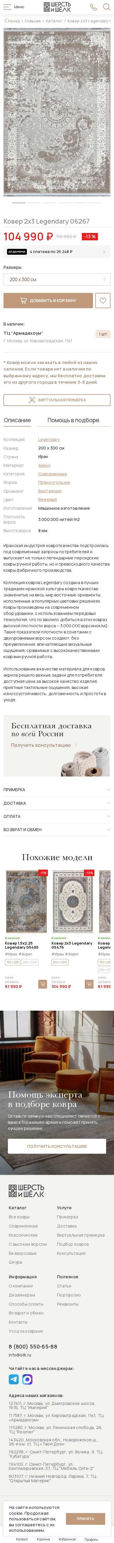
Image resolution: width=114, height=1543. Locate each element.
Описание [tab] (17, 420)
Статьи (64, 1286)
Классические (23, 1235)
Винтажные (50, 491)
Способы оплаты (26, 1304)
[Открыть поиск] (106, 7)
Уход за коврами (26, 1331)
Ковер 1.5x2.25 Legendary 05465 (22, 945)
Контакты (18, 1322)
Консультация (71, 1253)
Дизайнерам (22, 1295)
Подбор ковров (73, 1244)
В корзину (42, 984)
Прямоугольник (54, 482)
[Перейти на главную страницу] (57, 7)
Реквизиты (68, 1304)
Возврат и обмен (26, 1313)
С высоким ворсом (28, 1244)
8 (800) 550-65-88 (33, 1346)
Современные (52, 474)
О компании (21, 1286)
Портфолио (69, 1295)
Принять (85, 1518)
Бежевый (47, 499)
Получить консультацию (41, 745)
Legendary (49, 439)
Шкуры (15, 1262)
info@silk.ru (20, 1355)
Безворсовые (23, 1253)
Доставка (67, 1226)
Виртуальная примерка (62, 400)
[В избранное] (102, 300)
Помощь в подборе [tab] (73, 420)
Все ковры (19, 1217)
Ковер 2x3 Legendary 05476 (71, 945)
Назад (14, 21)
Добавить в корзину (53, 300)
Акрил (44, 465)
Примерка (67, 1217)
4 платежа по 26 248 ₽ (51, 251)
